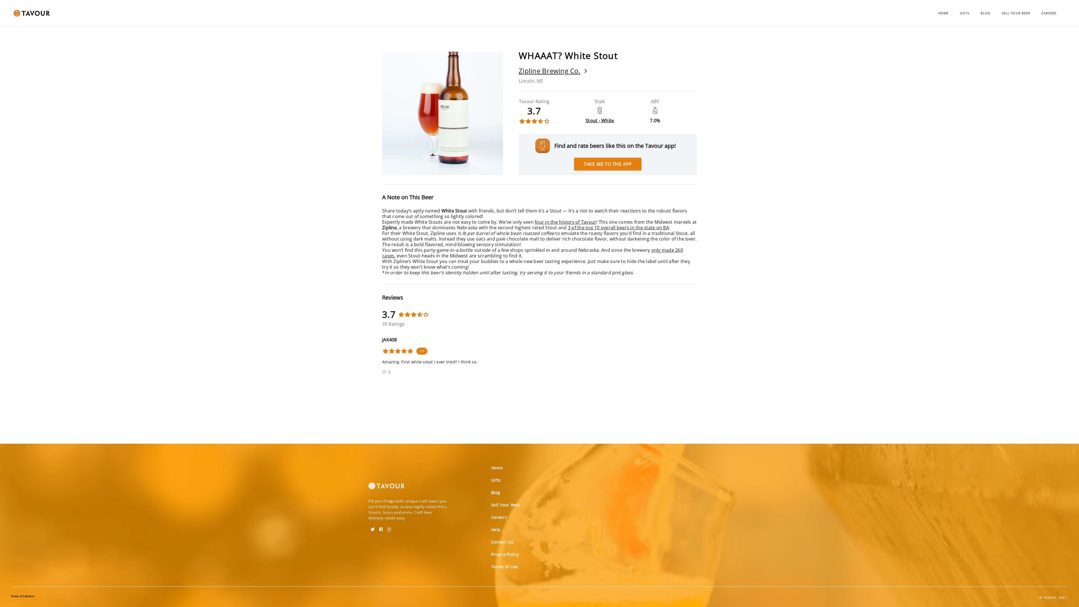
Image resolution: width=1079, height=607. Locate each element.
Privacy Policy (505, 554)
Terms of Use (504, 566)
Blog (985, 13)
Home (943, 13)
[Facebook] (381, 527)
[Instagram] (389, 527)
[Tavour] (386, 488)
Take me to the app (608, 164)
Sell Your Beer (1016, 13)
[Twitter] (372, 527)
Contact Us (502, 542)
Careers (1049, 13)
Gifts (965, 13)
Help (496, 529)
